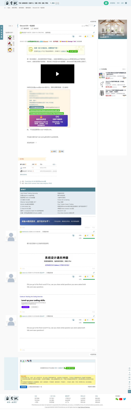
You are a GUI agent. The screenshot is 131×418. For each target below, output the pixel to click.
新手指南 (37, 398)
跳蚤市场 (77, 377)
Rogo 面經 (60, 202)
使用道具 (87, 227)
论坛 (9, 7)
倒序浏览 (47, 32)
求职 (39, 3)
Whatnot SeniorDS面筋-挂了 (28, 202)
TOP (129, 391)
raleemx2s (25, 272)
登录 (118, 3)
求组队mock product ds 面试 (66, 208)
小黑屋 (36, 402)
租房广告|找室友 (87, 377)
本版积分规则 (91, 386)
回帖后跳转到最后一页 (35, 386)
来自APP (42, 272)
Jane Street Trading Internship (29, 193)
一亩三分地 (5, 7)
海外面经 (21, 7)
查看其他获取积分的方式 (53, 107)
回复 (23, 227)
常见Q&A (37, 400)
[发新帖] (8, 21)
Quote (28, 361)
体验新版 (106, 3)
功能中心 (31, 3)
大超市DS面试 (61, 197)
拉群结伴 (65, 377)
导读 (20, 3)
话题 (36, 3)
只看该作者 (45, 231)
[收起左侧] (17, 26)
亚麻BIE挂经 (61, 193)
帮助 (46, 3)
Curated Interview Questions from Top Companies (46, 113)
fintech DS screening (63, 200)
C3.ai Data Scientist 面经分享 (66, 213)
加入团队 (51, 400)
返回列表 (93, 21)
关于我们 (51, 398)
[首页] (11, 3)
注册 (122, 3)
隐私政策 (97, 402)
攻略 (43, 3)
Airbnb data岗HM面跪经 (27, 204)
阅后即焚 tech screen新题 (27, 197)
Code (31, 361)
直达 (86, 25)
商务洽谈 (83, 402)
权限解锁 (112, 3)
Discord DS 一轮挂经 (38, 7)
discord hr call (62, 211)
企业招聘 (83, 398)
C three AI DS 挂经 (25, 208)
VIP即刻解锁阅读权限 (36, 107)
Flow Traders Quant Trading (65, 204)
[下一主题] (84, 26)
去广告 (67, 402)
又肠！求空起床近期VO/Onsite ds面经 (31, 213)
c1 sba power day (25, 206)
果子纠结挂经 (61, 195)
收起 (54, 164)
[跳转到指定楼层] (94, 25)
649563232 (25, 231)
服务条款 (97, 398)
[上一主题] (82, 26)
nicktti (24, 167)
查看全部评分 (23, 174)
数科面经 (28, 7)
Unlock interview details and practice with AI (44, 110)
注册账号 (63, 51)
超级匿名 (36, 382)
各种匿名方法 (32, 383)
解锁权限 (25, 3)
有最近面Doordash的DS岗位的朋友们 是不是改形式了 (72, 206)
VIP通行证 (68, 398)
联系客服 (51, 402)
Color (23, 361)
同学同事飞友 (52, 377)
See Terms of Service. (84, 407)
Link (26, 361)
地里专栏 (83, 400)
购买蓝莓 (67, 400)
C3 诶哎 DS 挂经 (25, 200)
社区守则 (97, 400)
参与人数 (23, 164)
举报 (93, 227)
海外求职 (14, 7)
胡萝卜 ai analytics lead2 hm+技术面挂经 (32, 211)
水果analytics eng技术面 (27, 195)
